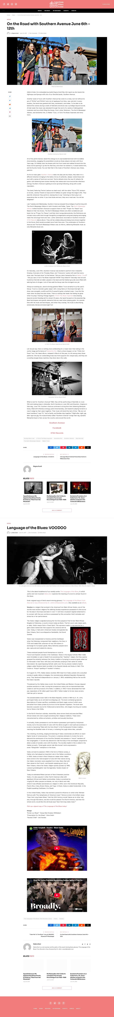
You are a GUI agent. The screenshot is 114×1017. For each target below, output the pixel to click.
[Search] (110, 11)
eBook (84, 603)
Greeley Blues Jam (29, 438)
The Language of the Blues (69, 591)
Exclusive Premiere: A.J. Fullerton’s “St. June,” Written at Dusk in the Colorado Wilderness (78, 498)
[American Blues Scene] (57, 4)
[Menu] (4, 11)
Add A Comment (57, 510)
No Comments (33, 33)
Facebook (57, 428)
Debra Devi (15, 532)
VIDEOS (73, 10)
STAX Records (32, 220)
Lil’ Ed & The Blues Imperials (63, 296)
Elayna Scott (15, 33)
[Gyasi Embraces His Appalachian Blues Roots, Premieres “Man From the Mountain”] (33, 488)
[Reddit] (10, 104)
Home (35, 1008)
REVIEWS (47, 10)
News (9, 19)
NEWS (40, 10)
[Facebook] (10, 96)
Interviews (56, 1008)
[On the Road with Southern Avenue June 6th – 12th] (57, 61)
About (78, 1008)
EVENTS (66, 10)
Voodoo (61, 918)
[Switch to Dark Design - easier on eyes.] (108, 10)
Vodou (55, 918)
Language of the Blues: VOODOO (43, 457)
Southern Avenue (47, 174)
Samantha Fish (52, 351)
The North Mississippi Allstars (32, 441)
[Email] (10, 116)
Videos (72, 1008)
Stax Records (79, 438)
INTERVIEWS (57, 10)
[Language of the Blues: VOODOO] (57, 560)
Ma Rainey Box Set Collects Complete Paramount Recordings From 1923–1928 (56, 498)
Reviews (47, 1008)
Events (64, 1008)
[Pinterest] (10, 112)
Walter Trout (81, 275)
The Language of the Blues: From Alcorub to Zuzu (38, 918)
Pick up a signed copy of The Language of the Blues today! (47, 806)
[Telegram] (10, 108)
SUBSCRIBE (106, 4)
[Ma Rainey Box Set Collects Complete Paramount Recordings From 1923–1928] (57, 488)
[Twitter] (10, 100)
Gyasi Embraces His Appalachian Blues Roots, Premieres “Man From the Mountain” (32, 498)
